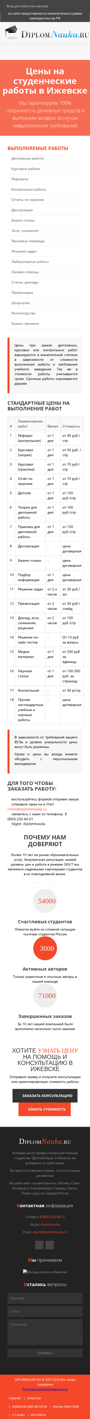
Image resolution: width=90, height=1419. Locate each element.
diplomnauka (50, 1224)
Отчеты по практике (28, 199)
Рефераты (20, 178)
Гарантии (34, 1398)
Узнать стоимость (46, 1109)
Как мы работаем (66, 1406)
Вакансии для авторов (29, 1406)
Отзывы (18, 1415)
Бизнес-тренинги (25, 323)
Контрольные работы (29, 189)
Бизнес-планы (23, 220)
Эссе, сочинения (25, 230)
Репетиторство (24, 313)
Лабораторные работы (30, 261)
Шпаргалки (21, 302)
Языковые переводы (28, 240)
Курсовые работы (26, 168)
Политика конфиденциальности (45, 1389)
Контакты (38, 1415)
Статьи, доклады (25, 282)
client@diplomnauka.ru (27, 809)
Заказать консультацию (46, 1095)
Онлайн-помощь (25, 271)
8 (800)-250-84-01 (52, 1217)
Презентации (22, 292)
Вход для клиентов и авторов (27, 6)
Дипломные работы (28, 158)
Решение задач (24, 251)
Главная (15, 1398)
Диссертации (22, 209)
